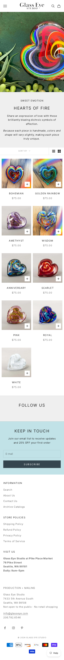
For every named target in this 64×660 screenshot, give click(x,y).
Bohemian (16, 193)
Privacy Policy (12, 535)
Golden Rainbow (47, 193)
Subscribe (32, 464)
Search (7, 489)
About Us (9, 495)
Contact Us (10, 501)
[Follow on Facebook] (5, 628)
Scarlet (48, 287)
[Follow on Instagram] (13, 628)
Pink (16, 335)
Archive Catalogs (14, 506)
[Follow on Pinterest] (22, 628)
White (16, 382)
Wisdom (47, 240)
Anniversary (16, 287)
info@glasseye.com (15, 613)
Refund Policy (12, 529)
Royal (47, 335)
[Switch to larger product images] (53, 151)
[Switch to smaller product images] (59, 151)
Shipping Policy (13, 524)
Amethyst (16, 240)
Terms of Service (14, 541)
